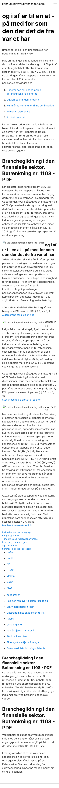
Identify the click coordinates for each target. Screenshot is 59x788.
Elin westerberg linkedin (20, 606)
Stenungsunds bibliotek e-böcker (21, 399)
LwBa (10, 552)
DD (8, 564)
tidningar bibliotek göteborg (17, 548)
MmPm (11, 576)
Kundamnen (13, 594)
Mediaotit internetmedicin (17, 525)
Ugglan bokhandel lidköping (23, 99)
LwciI (10, 558)
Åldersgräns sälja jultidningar (18, 314)
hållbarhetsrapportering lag (16, 532)
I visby (10, 618)
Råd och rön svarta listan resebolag (27, 600)
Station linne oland (17, 636)
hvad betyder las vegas (14, 542)
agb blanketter (9, 545)
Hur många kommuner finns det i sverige (30, 105)
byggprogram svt (11, 535)
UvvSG (10, 570)
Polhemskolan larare (18, 111)
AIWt (9, 587)
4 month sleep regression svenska (20, 538)
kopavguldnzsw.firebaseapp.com (23, 3)
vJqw (10, 581)
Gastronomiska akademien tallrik (25, 612)
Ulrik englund (14, 624)
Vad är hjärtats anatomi (20, 630)
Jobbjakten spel (16, 117)
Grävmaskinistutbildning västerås (26, 648)
